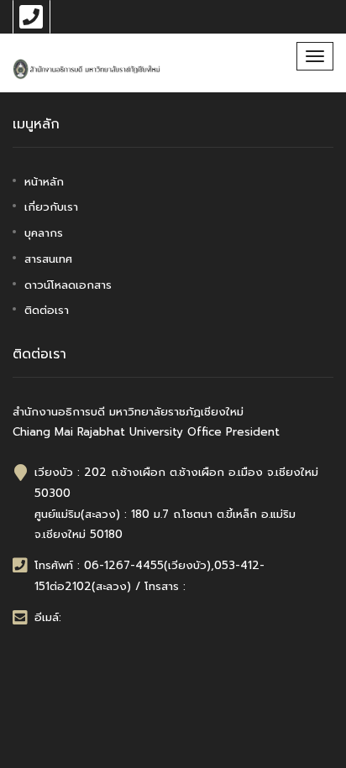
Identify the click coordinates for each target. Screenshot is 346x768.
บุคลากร (43, 233)
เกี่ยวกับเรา (51, 207)
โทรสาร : (165, 586)
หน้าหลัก (44, 182)
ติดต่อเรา (46, 310)
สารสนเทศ (48, 259)
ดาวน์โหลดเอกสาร (68, 285)
